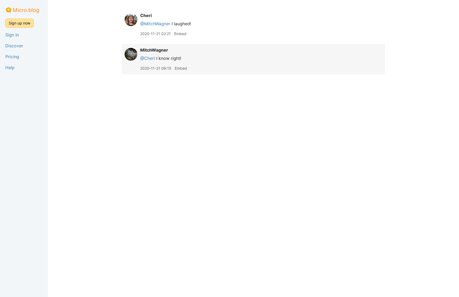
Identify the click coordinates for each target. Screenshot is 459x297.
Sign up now (19, 23)
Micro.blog (26, 10)
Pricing (12, 56)
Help (10, 67)
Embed (180, 33)
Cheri (146, 15)
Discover (14, 45)
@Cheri (147, 58)
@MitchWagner (155, 23)
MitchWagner (154, 50)
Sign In (12, 34)
